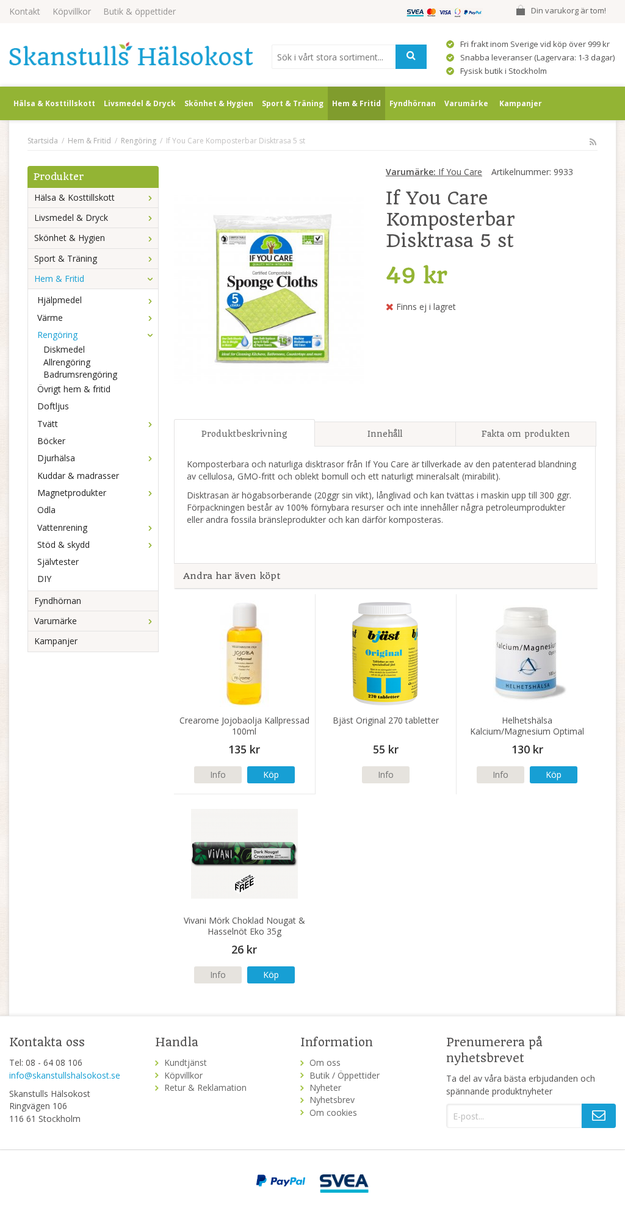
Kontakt (24, 11)
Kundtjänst (185, 1062)
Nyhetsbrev (332, 1099)
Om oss (325, 1062)
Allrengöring (66, 362)
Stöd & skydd (63, 544)
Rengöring (57, 334)
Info (218, 774)
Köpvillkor (71, 11)
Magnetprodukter (71, 492)
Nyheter (325, 1087)
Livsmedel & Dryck (140, 103)
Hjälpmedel (59, 300)
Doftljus (53, 406)
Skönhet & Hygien (218, 103)
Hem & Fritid (356, 103)
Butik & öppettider (139, 11)
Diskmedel (64, 349)
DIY (44, 578)
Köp (271, 774)
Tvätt (47, 423)
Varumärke (466, 103)
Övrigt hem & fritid (73, 389)
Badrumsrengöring (80, 374)
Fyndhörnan (412, 103)
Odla (46, 510)
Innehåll (384, 434)
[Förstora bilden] (269, 287)
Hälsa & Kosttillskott (54, 103)
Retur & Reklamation (205, 1087)
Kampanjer (520, 103)
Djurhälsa (56, 458)
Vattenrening (62, 527)
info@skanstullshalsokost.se (64, 1075)
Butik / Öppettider (344, 1075)
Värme (50, 317)
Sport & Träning (292, 103)
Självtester (58, 561)
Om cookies (333, 1112)
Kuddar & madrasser (78, 475)
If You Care (434, 172)
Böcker (51, 441)
